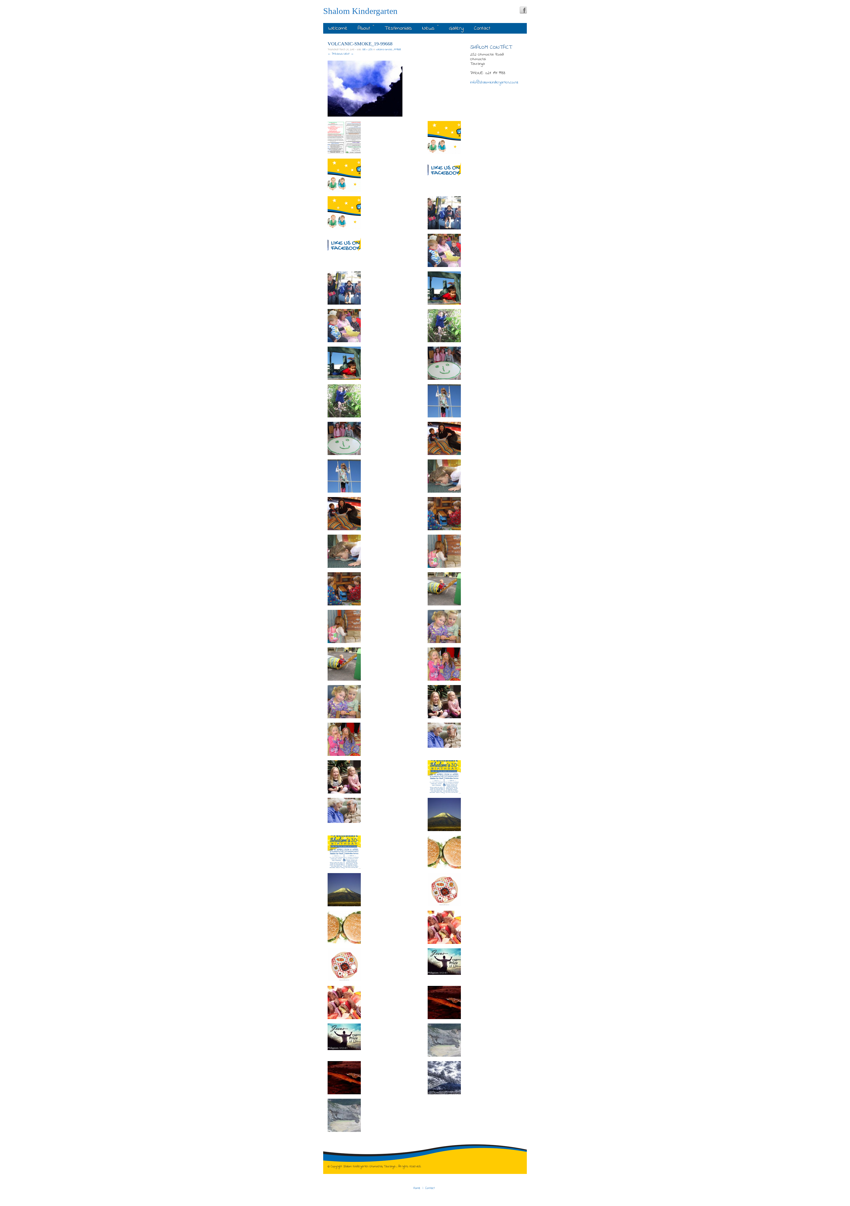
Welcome (338, 28)
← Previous (335, 54)
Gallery (456, 28)
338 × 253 (367, 50)
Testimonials (398, 28)
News (429, 28)
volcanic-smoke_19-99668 (388, 50)
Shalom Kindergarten (360, 11)
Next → (349, 54)
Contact (482, 28)
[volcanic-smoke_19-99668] (365, 88)
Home (416, 1188)
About (365, 28)
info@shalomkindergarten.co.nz (494, 82)
